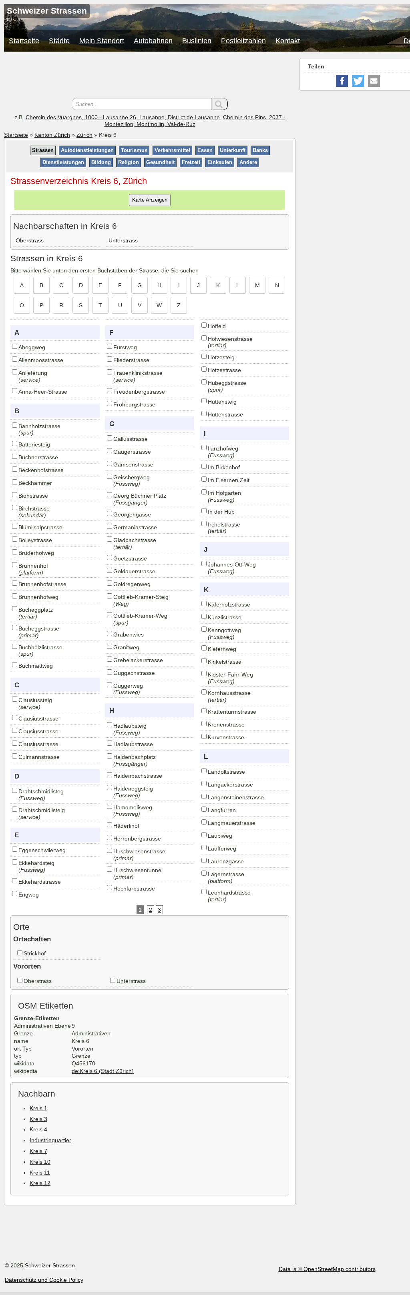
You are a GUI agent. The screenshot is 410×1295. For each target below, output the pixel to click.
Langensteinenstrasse (236, 797)
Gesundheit (160, 162)
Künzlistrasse (224, 617)
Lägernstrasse (226, 874)
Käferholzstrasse (229, 604)
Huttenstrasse (225, 414)
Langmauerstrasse (231, 823)
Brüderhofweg (36, 553)
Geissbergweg (131, 477)
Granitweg (126, 647)
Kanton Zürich (52, 135)
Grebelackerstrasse (138, 660)
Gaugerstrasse (132, 451)
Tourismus (134, 150)
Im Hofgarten (224, 493)
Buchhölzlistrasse (40, 647)
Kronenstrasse (226, 724)
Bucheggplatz (35, 609)
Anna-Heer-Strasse (42, 391)
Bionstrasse (33, 495)
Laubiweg (220, 836)
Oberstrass (30, 240)
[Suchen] (220, 104)
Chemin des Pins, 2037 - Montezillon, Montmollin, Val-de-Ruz (195, 120)
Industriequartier (50, 1140)
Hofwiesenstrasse (230, 339)
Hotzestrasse (224, 370)
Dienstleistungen (63, 162)
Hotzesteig (221, 357)
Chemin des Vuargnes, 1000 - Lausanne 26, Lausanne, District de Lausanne (123, 117)
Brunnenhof (33, 565)
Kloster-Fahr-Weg (230, 674)
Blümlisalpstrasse (40, 527)
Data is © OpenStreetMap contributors (327, 1269)
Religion (128, 162)
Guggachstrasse (134, 673)
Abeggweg (31, 347)
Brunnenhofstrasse (42, 584)
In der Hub (221, 511)
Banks (260, 150)
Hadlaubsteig (130, 726)
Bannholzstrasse (39, 426)
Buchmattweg (35, 666)
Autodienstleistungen (87, 150)
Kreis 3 (38, 1119)
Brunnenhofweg (38, 597)
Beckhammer (35, 483)
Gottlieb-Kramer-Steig (141, 597)
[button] (342, 81)
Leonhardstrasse (229, 892)
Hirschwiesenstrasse (139, 851)
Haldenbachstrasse (137, 776)
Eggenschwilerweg (42, 850)
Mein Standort (101, 41)
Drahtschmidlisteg (41, 791)
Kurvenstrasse (226, 737)
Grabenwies (128, 634)
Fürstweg (125, 347)
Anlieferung (32, 373)
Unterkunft (232, 150)
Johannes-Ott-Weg (232, 564)
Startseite (24, 41)
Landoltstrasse (226, 772)
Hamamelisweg (132, 807)
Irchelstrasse (224, 524)
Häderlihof (126, 826)
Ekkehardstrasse (39, 882)
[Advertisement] (149, 76)
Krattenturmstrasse (232, 712)
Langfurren (222, 810)
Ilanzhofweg (223, 448)
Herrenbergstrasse (137, 838)
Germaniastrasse (135, 527)
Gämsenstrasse (133, 464)
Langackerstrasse (230, 784)
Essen (205, 150)
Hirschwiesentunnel (138, 870)
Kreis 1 (38, 1108)
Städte (59, 41)
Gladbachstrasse (134, 540)
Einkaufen (219, 162)
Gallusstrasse (130, 439)
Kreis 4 (38, 1129)
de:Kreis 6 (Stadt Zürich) (103, 1071)
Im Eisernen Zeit (228, 480)
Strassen (43, 150)
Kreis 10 (40, 1162)
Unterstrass (123, 240)
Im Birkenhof (224, 467)
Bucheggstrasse (38, 628)
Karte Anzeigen (149, 200)
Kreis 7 (38, 1151)
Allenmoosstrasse (40, 360)
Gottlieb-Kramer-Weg (140, 615)
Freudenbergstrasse (139, 391)
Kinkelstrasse (224, 662)
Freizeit (191, 162)
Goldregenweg (132, 584)
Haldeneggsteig (133, 788)
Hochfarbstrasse (134, 888)
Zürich (84, 135)
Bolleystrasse (35, 540)
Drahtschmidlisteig (41, 810)
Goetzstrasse (130, 558)
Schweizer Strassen (50, 1265)
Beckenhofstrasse (41, 470)
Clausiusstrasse (38, 718)
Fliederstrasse (131, 360)
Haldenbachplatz (134, 757)
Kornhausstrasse (229, 693)
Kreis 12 (40, 1183)
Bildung (101, 162)
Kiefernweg (222, 649)
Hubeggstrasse (227, 383)
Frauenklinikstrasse (138, 373)
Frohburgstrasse (134, 404)
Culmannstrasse (39, 757)
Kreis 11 (40, 1172)
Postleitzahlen (243, 41)
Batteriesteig (34, 444)
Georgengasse (132, 514)
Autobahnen (153, 41)
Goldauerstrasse (134, 571)
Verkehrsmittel (172, 150)
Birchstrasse (34, 508)
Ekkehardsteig (36, 863)
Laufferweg (222, 848)
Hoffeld (217, 326)
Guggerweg (128, 686)
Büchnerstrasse (38, 457)
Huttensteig (222, 401)
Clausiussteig (35, 700)
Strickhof (35, 953)
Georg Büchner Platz (139, 495)
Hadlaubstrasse (133, 744)
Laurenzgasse (226, 861)
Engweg (28, 894)
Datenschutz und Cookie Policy (44, 1280)
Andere (248, 162)
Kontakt (287, 41)
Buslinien (196, 41)
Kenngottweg (224, 630)
